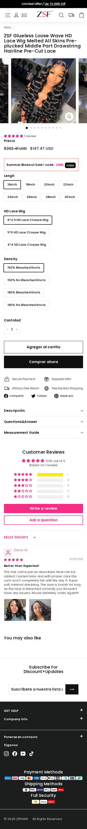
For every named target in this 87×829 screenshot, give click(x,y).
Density (10, 259)
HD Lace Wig (14, 211)
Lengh (9, 175)
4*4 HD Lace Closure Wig (26, 244)
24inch (12, 197)
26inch (32, 197)
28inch (51, 197)
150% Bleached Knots (23, 267)
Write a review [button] (44, 508)
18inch (30, 184)
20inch (49, 184)
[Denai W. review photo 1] (15, 610)
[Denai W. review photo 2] (40, 610)
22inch (68, 184)
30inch (69, 197)
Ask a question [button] (43, 520)
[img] (13, 560)
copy (70, 165)
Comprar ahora (43, 361)
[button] (14, 136)
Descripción (14, 410)
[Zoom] (69, 116)
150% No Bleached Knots (26, 280)
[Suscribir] (71, 689)
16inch (12, 184)
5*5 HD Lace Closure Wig (26, 232)
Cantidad (12, 320)
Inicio (7, 27)
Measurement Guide (21, 432)
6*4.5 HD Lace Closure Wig (27, 220)
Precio (9, 140)
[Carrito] (81, 15)
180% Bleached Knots (23, 292)
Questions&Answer (20, 421)
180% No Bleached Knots (26, 305)
